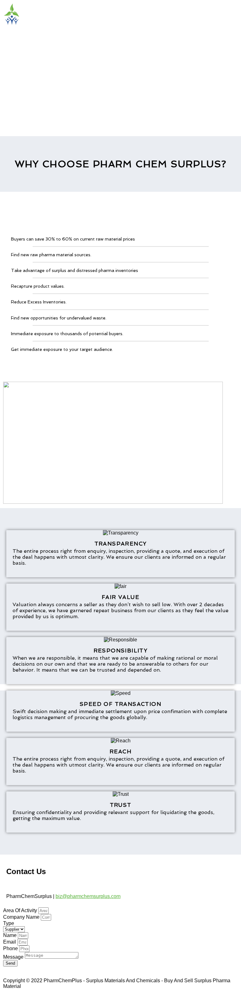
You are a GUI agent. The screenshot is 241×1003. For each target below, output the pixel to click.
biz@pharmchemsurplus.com (88, 896)
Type (8, 923)
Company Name (22, 917)
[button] (120, 36)
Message (14, 957)
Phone (11, 948)
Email (10, 942)
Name (10, 935)
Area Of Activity (20, 910)
